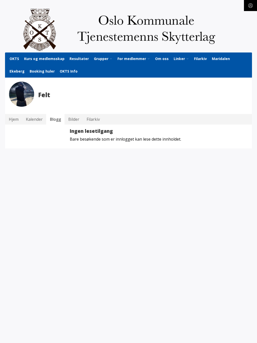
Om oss (162, 58)
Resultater (79, 58)
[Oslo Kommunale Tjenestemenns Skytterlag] (128, 30)
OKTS (14, 58)
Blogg (55, 119)
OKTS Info (69, 71)
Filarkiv (200, 58)
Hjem (14, 119)
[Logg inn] (250, 5)
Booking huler (42, 71)
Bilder (73, 119)
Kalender (34, 119)
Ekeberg (17, 71)
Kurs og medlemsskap (44, 58)
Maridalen (221, 58)
